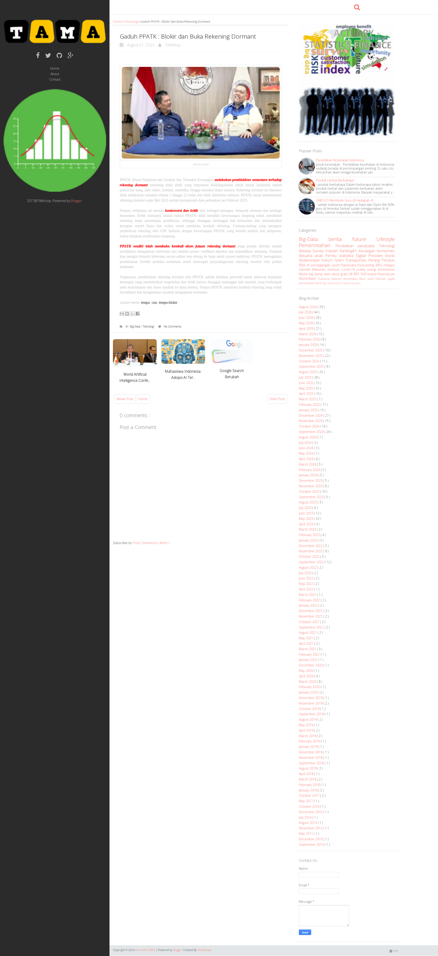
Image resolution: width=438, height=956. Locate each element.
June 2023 (306, 513)
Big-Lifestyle (329, 283)
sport (336, 265)
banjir (319, 274)
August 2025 (308, 372)
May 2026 (306, 323)
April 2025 (306, 393)
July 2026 (306, 312)
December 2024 (311, 415)
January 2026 (308, 345)
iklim (328, 274)
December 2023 (311, 480)
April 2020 (306, 676)
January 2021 (308, 659)
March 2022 (308, 594)
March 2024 (308, 464)
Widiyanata (204, 950)
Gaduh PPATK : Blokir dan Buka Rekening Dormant (188, 36)
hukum (328, 260)
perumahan (307, 283)
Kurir (318, 283)
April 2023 (306, 524)
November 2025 (311, 356)
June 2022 (306, 578)
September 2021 (312, 627)
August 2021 (308, 632)
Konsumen (386, 250)
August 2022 (308, 567)
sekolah (305, 269)
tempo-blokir (168, 302)
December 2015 (311, 812)
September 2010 (312, 844)
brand (373, 274)
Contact (55, 79)
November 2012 (311, 828)
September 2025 (312, 366)
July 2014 (306, 817)
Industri (332, 250)
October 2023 (309, 491)
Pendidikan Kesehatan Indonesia (340, 160)
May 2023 (306, 518)
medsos (335, 269)
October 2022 (309, 556)
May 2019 (306, 725)
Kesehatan (352, 279)
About (54, 74)
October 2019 (309, 709)
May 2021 (306, 638)
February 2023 (310, 535)
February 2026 (310, 339)
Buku (339, 283)
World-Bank (308, 278)
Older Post (277, 399)
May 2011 (306, 833)
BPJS (379, 265)
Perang (375, 260)
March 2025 (308, 399)
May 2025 (306, 388)
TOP (395, 951)
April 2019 (306, 730)
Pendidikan (346, 245)
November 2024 (311, 421)
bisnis (390, 255)
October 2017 (309, 795)
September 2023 (312, 497)
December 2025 (311, 350)
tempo (145, 302)
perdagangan (321, 265)
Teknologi (131, 21)
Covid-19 (349, 269)
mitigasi (389, 265)
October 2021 (309, 622)
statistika (347, 255)
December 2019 (311, 698)
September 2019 (312, 714)
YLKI (364, 274)
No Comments (172, 326)
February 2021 (310, 654)
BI (352, 274)
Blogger (76, 201)
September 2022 (312, 562)
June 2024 (306, 448)
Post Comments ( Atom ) (151, 543)
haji (311, 274)
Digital (362, 255)
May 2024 (306, 453)
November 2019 (311, 703)
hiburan (381, 279)
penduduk (368, 245)
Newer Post (125, 399)
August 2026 (308, 307)
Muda (303, 274)
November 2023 (311, 486)
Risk (303, 264)
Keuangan (368, 250)
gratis (345, 274)
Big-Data (135, 326)
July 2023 (306, 508)
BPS (357, 274)
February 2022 (310, 600)
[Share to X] (132, 313)
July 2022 (306, 573)
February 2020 (310, 687)
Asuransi (325, 279)
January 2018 (308, 790)
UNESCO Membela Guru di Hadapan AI (344, 200)
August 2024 (308, 437)
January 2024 (308, 475)
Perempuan (386, 274)
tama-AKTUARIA (145, 950)
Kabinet (337, 279)
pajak (391, 279)
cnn (154, 302)
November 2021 (311, 616)
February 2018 (310, 785)
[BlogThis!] (127, 313)
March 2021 (308, 649)
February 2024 (310, 470)
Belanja (306, 250)
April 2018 (306, 774)
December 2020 (311, 665)
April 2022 (306, 589)
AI (126, 326)
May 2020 (306, 670)
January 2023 (308, 540)
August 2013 (308, 822)
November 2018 (311, 757)
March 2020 (308, 681)
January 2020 (308, 692)
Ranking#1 (349, 250)
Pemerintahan (317, 245)
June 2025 (306, 383)
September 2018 (312, 763)
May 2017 (306, 801)
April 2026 (306, 328)
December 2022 (311, 546)
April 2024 (306, 459)
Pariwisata (349, 265)
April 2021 (306, 643)
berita (340, 239)
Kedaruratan (310, 260)
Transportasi (356, 260)
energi (372, 269)
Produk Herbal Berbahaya (335, 180)
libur (363, 279)
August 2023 (308, 502)
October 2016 (309, 806)
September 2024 (312, 432)
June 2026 (306, 317)
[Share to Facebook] (137, 313)
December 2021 (311, 611)
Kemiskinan (386, 269)
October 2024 (309, 426)
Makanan (319, 269)
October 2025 (309, 361)
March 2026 (308, 334)
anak (320, 255)
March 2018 (308, 779)
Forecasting (366, 265)
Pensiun (388, 260)
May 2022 (306, 583)
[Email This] (122, 313)
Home (54, 69)
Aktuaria (307, 255)
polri (372, 279)
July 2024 (306, 442)
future (364, 239)
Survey (319, 250)
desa (336, 274)
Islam (340, 260)
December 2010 (311, 839)
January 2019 (308, 746)
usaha (361, 269)
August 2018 (308, 768)
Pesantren (349, 283)
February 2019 (310, 741)
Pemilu (332, 255)
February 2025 (310, 404)
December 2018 (311, 752)
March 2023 (308, 529)
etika (358, 283)
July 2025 (306, 377)
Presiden (376, 255)
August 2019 (308, 719)
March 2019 (308, 736)
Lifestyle (386, 239)
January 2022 (308, 605)
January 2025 (308, 410)
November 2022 (311, 551)
